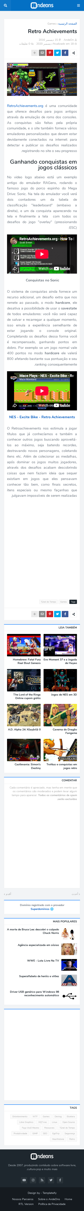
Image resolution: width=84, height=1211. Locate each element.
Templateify (49, 1193)
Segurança (70, 1133)
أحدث (75, 894)
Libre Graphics (26, 1122)
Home (68, 1199)
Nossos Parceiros (22, 1199)
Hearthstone (58, 1139)
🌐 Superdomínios (42, 909)
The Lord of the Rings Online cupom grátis (27, 696)
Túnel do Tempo (48, 601)
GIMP (35, 1133)
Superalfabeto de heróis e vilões (39, 976)
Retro (72, 1139)
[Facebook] (65, 53)
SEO (45, 1133)
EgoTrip (55, 1133)
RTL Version (26, 1204)
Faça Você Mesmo (30, 1127)
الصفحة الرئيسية (67, 24)
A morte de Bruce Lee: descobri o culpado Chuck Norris (33, 931)
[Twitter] (57, 53)
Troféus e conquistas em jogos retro (61, 766)
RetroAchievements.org (25, 105)
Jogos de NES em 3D (64, 695)
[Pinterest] (49, 53)
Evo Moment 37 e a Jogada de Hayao (60, 661)
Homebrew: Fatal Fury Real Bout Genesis (27, 661)
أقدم (8, 894)
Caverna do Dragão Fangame (65, 731)
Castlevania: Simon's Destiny (28, 766)
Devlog (58, 1116)
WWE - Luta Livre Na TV (43, 961)
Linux (54, 1122)
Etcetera (71, 1116)
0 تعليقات (24, 44)
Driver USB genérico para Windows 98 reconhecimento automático (34, 993)
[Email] (42, 53)
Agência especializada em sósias (38, 945)
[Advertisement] (42, 546)
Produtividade (20, 1133)
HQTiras (42, 1122)
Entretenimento (20, 1116)
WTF (35, 1116)
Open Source (69, 1122)
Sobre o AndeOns (49, 1199)
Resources (49, 1127)
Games (51, 24)
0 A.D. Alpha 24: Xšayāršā (24, 729)
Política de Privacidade (51, 1204)
